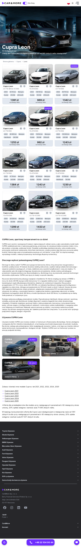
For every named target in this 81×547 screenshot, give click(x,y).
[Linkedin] (18, 507)
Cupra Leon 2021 (11, 391)
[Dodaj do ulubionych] (24, 86)
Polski (4, 517)
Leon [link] (25, 61)
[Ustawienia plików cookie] (4, 542)
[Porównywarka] (21, 86)
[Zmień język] (68, 3)
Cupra (18, 61)
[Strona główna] (11, 3)
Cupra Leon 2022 (12, 393)
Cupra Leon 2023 (12, 396)
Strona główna (8, 61)
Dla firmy (31, 3)
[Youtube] (25, 507)
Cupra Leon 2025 (12, 401)
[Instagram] (11, 507)
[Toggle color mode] (72, 3)
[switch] (25, 3)
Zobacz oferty (11, 353)
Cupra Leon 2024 (12, 398)
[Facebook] (4, 507)
